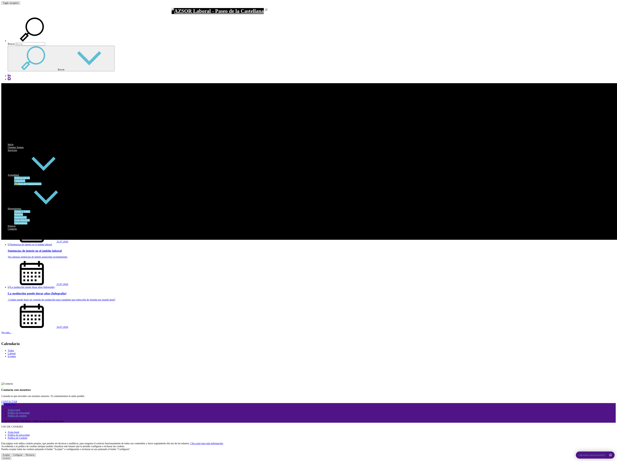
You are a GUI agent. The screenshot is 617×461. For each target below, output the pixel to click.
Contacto (12, 229)
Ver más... (6, 332)
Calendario (19, 180)
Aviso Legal (14, 410)
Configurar (17, 455)
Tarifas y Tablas (22, 211)
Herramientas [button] (15, 208)
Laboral (12, 353)
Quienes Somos (16, 147)
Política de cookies (17, 415)
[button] (36, 40)
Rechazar (30, 455)
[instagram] (9, 79)
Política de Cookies (17, 438)
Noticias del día (22, 178)
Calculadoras (20, 223)
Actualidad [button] (13, 175)
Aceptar (6, 455)
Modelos (18, 214)
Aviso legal (13, 432)
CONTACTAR (9, 401)
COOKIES (6, 458)
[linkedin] (9, 76)
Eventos (12, 356)
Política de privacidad (19, 412)
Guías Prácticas (22, 220)
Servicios (12, 150)
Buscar (11, 43)
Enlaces (12, 226)
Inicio (10, 144)
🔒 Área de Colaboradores (27, 183)
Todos (11, 350)
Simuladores (20, 217)
